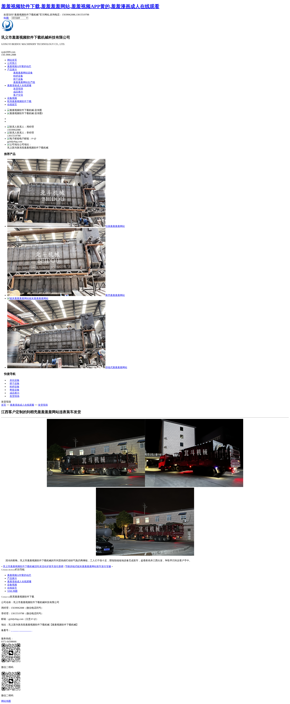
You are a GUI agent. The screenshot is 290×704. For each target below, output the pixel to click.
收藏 (6, 17)
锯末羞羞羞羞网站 (38, 298)
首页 (3, 405)
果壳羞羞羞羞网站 (115, 295)
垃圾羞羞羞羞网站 (115, 226)
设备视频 (12, 98)
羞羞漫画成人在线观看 (19, 85)
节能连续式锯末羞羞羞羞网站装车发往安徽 (88, 566)
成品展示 (18, 91)
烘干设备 (18, 79)
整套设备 (14, 389)
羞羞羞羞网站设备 (23, 72)
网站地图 (6, 701)
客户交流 (18, 95)
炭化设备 (14, 380)
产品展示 (12, 69)
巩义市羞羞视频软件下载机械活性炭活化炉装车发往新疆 (33, 566)
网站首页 (12, 60)
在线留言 (12, 104)
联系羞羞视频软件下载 (19, 101)
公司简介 (12, 63)
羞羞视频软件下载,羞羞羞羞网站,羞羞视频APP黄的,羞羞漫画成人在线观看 (80, 6)
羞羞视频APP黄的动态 (19, 66)
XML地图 (12, 591)
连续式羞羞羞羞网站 (116, 367)
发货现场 (18, 88)
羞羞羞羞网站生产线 (24, 82)
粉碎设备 (18, 76)
